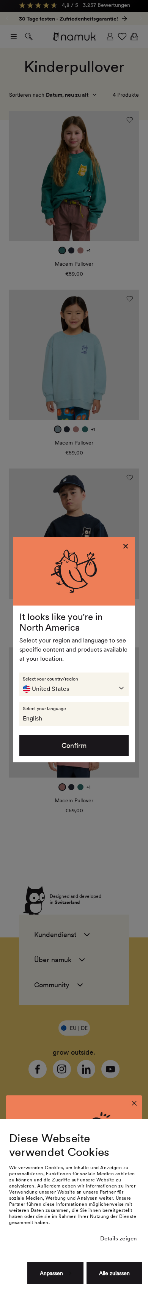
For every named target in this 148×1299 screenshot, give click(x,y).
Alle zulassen (114, 1273)
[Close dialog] (134, 1103)
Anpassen (51, 1273)
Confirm (74, 745)
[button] (74, 684)
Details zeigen (118, 1238)
